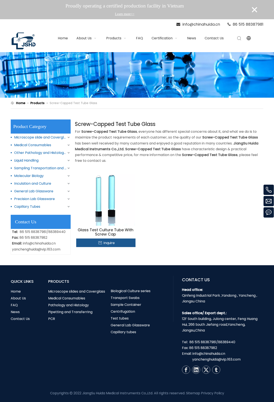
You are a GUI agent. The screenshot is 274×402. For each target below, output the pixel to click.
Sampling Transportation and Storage (42, 168)
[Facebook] (186, 370)
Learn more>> (124, 14)
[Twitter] (206, 370)
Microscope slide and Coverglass (41, 137)
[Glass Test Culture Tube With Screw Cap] (105, 196)
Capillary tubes (123, 332)
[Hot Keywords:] (239, 38)
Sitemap (193, 393)
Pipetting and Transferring (70, 311)
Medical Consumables (32, 145)
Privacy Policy (212, 393)
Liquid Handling (26, 160)
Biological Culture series (130, 291)
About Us (18, 298)
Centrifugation (123, 311)
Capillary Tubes (27, 206)
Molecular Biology (29, 175)
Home (16, 291)
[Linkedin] (196, 370)
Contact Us (20, 318)
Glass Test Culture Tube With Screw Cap (105, 232)
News (15, 311)
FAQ (14, 305)
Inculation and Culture (32, 183)
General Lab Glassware (33, 191)
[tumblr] (216, 370)
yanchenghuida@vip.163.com (36, 249)
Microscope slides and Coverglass (76, 291)
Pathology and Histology (68, 305)
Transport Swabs (125, 297)
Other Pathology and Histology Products (42, 152)
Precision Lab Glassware (34, 198)
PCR (51, 318)
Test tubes (120, 318)
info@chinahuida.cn (39, 243)
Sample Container (126, 304)
